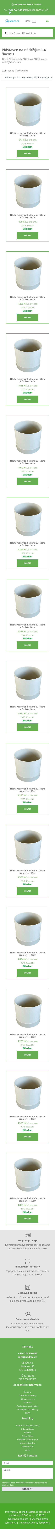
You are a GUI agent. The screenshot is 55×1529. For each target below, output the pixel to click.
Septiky (27, 1432)
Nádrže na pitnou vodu (27, 1439)
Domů (5, 58)
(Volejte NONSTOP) (28, 9)
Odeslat (27, 1489)
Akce (27, 1450)
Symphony (44, 1522)
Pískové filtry (27, 1436)
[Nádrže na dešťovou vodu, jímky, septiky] (12, 21)
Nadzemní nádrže (27, 1443)
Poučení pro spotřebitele (28, 1406)
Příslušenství (16, 58)
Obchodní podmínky (28, 1395)
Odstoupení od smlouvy (27, 1409)
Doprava (27, 1402)
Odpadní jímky (27, 1429)
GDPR (27, 1413)
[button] (27, 153)
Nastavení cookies (18, 1519)
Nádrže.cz (32, 1511)
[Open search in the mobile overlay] (27, 33)
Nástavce (28, 58)
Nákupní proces (28, 1399)
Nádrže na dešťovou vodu (27, 1425)
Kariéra (27, 1392)
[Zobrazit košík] (47, 21)
